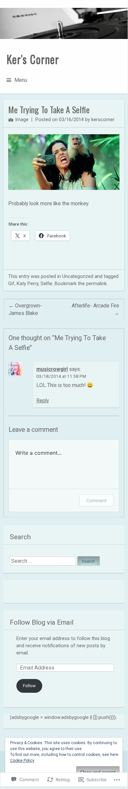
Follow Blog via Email (41, 622)
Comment (96, 500)
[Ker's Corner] (64, 23)
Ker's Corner (33, 59)
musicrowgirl (52, 369)
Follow (29, 685)
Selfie (46, 283)
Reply (42, 400)
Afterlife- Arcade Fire (95, 310)
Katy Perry (27, 283)
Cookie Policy (22, 760)
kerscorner (103, 119)
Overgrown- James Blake (25, 310)
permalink (96, 283)
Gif (11, 283)
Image (21, 119)
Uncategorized (77, 276)
